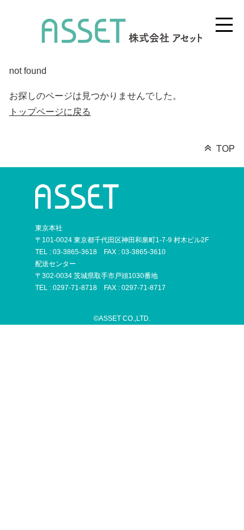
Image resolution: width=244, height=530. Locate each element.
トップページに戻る (50, 112)
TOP (225, 149)
